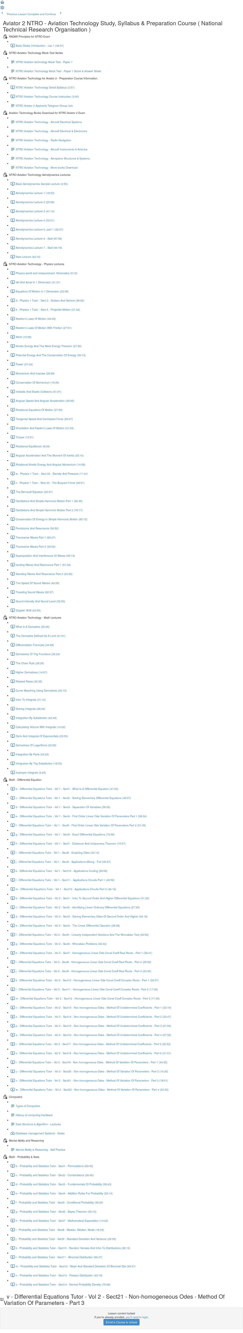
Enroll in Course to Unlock (121, 1322)
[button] (2, 3)
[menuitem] (2, 9)
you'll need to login (137, 1317)
